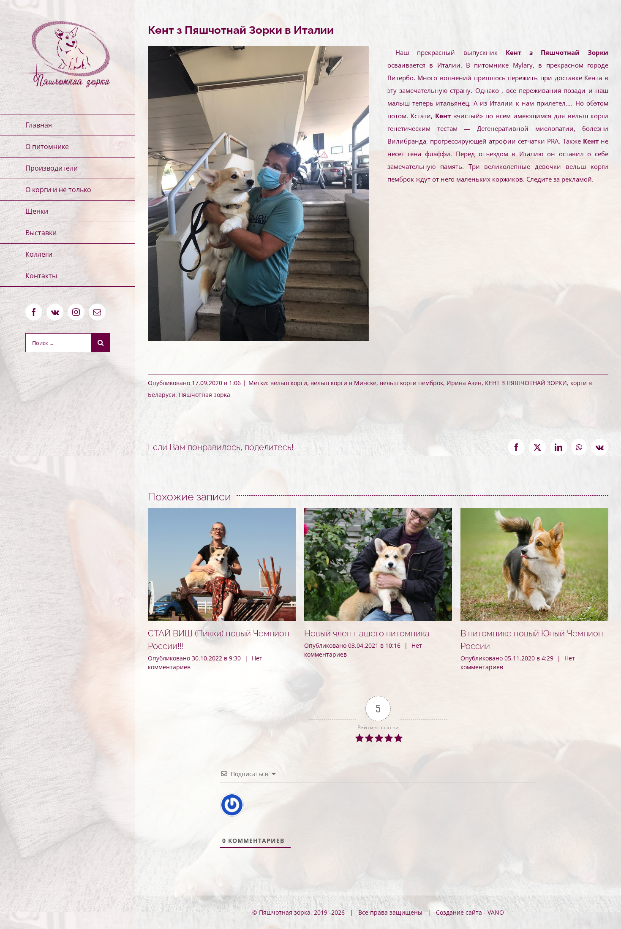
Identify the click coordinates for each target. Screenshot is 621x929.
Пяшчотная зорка (204, 395)
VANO (496, 912)
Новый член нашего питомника (367, 633)
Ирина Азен (464, 383)
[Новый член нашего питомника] (378, 512)
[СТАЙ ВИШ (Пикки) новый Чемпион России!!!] (222, 512)
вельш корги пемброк (411, 383)
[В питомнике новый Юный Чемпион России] (534, 512)
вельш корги (288, 383)
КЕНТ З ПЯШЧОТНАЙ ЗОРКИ (526, 383)
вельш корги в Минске (343, 383)
